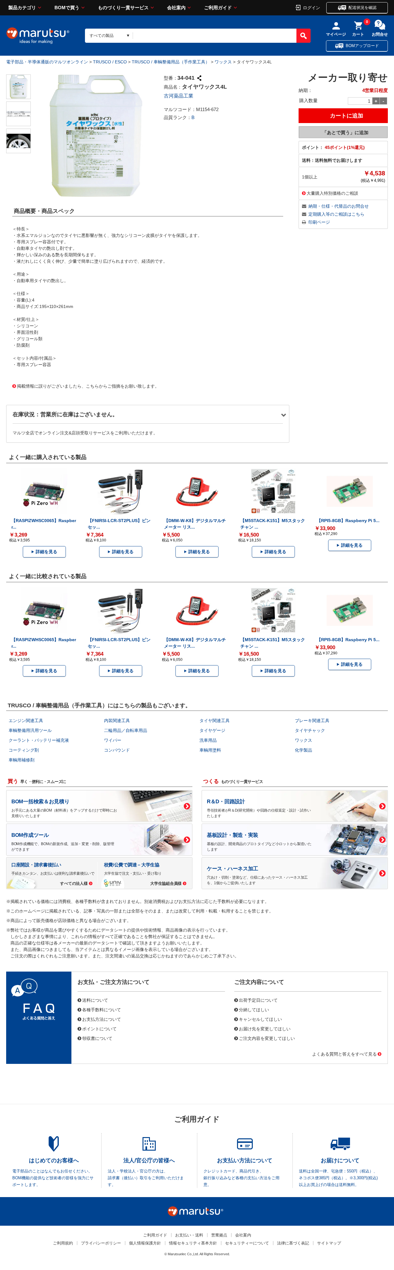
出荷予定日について (258, 1000)
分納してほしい (254, 1009)
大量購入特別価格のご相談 (332, 193)
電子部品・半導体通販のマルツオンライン (47, 61)
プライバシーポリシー (101, 1243)
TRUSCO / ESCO (110, 61)
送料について (95, 1000)
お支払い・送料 (189, 1235)
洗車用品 (208, 740)
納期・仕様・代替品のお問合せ (338, 206)
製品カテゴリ (22, 7)
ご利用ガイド (218, 7)
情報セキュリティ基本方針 (193, 1243)
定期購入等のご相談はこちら (336, 214)
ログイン (311, 7)
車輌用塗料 (210, 750)
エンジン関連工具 (26, 720)
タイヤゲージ (212, 730)
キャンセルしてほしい (260, 1019)
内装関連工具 (117, 720)
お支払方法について (101, 1019)
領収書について (97, 1038)
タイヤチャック (310, 730)
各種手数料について (101, 1009)
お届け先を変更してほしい (265, 1028)
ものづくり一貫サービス (123, 7)
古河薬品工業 (178, 95)
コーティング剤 (24, 750)
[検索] (303, 36)
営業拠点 (219, 1235)
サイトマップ (329, 1243)
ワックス (223, 61)
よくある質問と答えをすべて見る (344, 1054)
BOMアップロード (362, 45)
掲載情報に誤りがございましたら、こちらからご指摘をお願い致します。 (88, 386)
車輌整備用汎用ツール (30, 730)
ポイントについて (99, 1028)
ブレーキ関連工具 (312, 720)
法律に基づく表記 (293, 1243)
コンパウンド (117, 750)
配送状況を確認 (362, 7)
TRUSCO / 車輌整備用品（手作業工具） (171, 61)
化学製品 (303, 750)
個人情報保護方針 (145, 1243)
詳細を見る (46, 551)
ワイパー (112, 740)
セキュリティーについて (247, 1243)
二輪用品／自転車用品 (125, 730)
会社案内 (176, 7)
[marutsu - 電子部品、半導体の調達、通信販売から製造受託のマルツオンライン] (38, 35)
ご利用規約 (63, 1243)
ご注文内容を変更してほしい (267, 1038)
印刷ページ (319, 222)
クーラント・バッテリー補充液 (39, 740)
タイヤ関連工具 (214, 720)
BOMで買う (66, 7)
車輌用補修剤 (21, 759)
